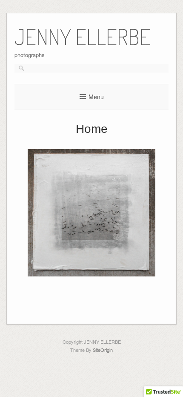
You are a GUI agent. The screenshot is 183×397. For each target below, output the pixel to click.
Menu (96, 96)
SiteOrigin (103, 349)
